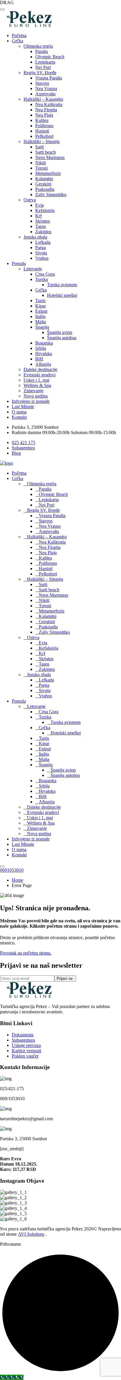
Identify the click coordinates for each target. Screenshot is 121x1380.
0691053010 (11, 870)
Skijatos (42, 221)
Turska (41, 279)
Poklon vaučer (25, 1055)
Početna (19, 35)
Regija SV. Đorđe (39, 72)
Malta (40, 321)
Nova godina (35, 395)
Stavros (42, 83)
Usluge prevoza (26, 1045)
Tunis (40, 300)
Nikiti (40, 162)
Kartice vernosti (26, 1050)
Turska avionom (62, 284)
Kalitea (41, 120)
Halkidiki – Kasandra (43, 99)
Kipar (40, 305)
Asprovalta (45, 93)
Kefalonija (45, 210)
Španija (42, 327)
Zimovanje (33, 390)
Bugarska (44, 342)
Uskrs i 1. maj (36, 380)
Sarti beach (45, 152)
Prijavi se (65, 978)
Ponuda (19, 263)
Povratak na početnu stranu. (25, 952)
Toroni (41, 168)
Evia (39, 205)
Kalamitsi (44, 178)
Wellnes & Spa (37, 385)
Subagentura (23, 447)
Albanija (43, 364)
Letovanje (32, 268)
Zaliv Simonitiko (50, 194)
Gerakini (43, 183)
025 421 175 (23, 442)
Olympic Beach (49, 56)
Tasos (40, 226)
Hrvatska (43, 353)
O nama (19, 411)
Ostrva (29, 199)
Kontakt (19, 417)
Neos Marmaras (50, 157)
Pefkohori (44, 136)
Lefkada (43, 242)
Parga (40, 247)
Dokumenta (22, 1034)
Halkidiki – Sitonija (41, 141)
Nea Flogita (46, 109)
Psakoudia (44, 189)
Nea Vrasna (46, 88)
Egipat (41, 311)
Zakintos (43, 231)
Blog (16, 453)
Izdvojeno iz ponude (31, 401)
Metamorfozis (48, 173)
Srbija (40, 348)
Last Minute (23, 406)
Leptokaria (45, 61)
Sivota (41, 252)
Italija (40, 316)
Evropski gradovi (39, 374)
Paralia (41, 51)
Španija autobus (61, 337)
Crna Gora (45, 274)
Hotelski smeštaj (62, 295)
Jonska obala (35, 236)
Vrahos (41, 258)
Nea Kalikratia (48, 104)
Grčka (17, 40)
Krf (38, 215)
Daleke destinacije (40, 369)
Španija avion (59, 332)
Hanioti (42, 130)
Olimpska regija (38, 46)
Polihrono (44, 125)
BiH (39, 358)
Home (17, 880)
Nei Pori (43, 67)
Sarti (39, 146)
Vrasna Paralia (48, 77)
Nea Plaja (44, 115)
